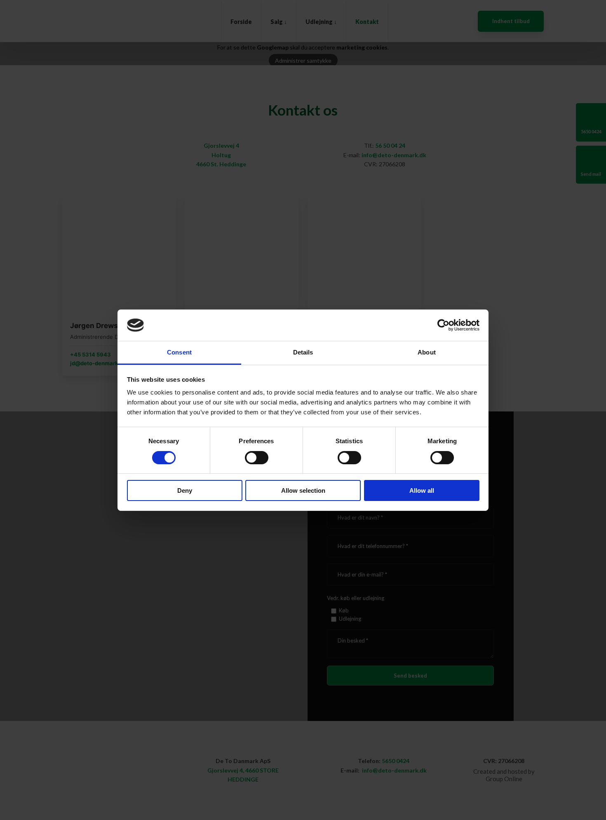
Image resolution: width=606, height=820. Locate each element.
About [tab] (427, 352)
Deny (184, 490)
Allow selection (303, 490)
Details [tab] (303, 352)
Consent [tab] (179, 352)
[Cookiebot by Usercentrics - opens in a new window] (443, 325)
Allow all (421, 490)
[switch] (256, 457)
